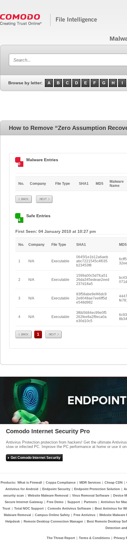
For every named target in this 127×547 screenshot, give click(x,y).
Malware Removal (17, 515)
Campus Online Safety (52, 515)
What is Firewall (29, 482)
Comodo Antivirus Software (69, 508)
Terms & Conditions (94, 538)
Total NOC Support (29, 508)
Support (73, 502)
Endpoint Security (56, 489)
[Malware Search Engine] (48, 25)
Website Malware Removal (48, 495)
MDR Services (90, 482)
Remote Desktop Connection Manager (53, 521)
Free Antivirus (84, 515)
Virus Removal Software (90, 495)
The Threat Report (61, 538)
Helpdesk (12, 521)
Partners (90, 502)
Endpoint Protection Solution (97, 489)
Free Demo (55, 502)
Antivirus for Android (21, 489)
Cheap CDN (114, 482)
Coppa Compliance (61, 482)
